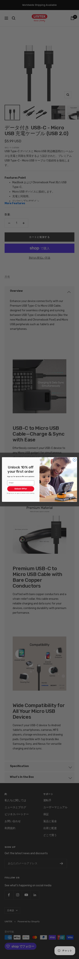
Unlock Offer (20, 489)
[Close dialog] (74, 459)
